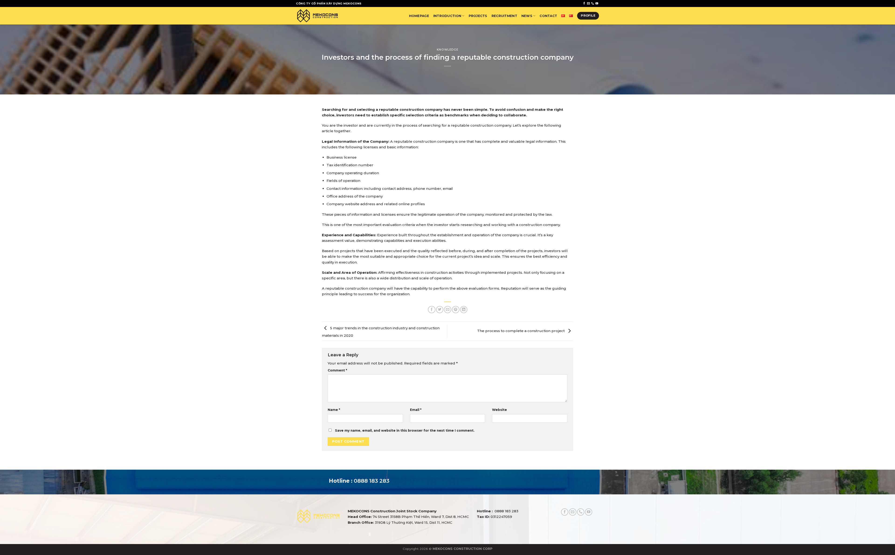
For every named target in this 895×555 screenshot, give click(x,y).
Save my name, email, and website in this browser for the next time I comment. (405, 430)
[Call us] (592, 3)
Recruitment (504, 16)
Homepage (419, 16)
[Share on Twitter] (439, 309)
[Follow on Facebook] (584, 3)
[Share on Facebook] (431, 309)
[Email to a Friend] (447, 309)
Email (415, 410)
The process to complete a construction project (521, 331)
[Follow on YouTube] (597, 3)
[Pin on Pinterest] (455, 309)
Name (334, 410)
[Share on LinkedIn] (463, 309)
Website (499, 410)
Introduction (447, 16)
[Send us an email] (588, 3)
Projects (478, 16)
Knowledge (447, 49)
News (526, 16)
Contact (548, 16)
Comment (337, 370)
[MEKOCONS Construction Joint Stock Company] (317, 15)
